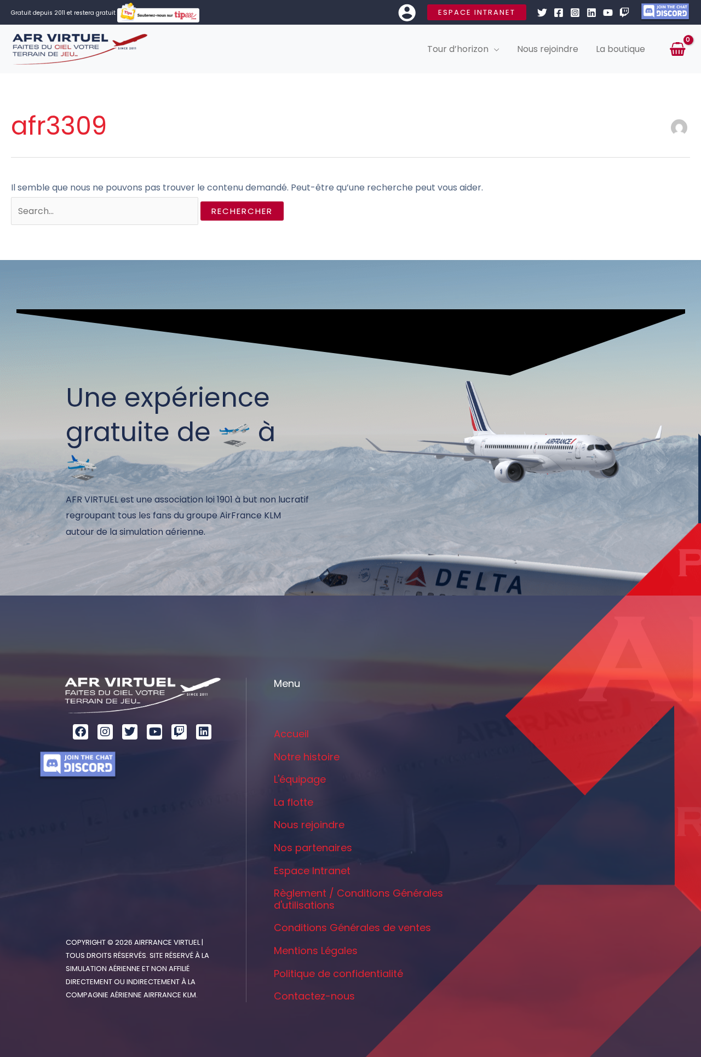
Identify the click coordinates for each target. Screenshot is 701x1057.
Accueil (291, 734)
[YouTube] (608, 13)
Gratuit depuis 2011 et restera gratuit (64, 13)
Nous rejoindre (309, 824)
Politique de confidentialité (338, 973)
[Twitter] (542, 13)
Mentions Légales (316, 950)
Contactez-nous (314, 996)
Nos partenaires (313, 847)
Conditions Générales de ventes (352, 927)
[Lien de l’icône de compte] (407, 12)
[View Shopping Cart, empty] (677, 49)
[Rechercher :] (105, 211)
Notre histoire (307, 757)
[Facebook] (559, 13)
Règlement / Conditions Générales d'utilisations (358, 899)
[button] (476, 12)
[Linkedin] (591, 13)
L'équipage (300, 779)
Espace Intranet (312, 870)
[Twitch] (624, 13)
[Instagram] (575, 13)
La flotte (293, 802)
